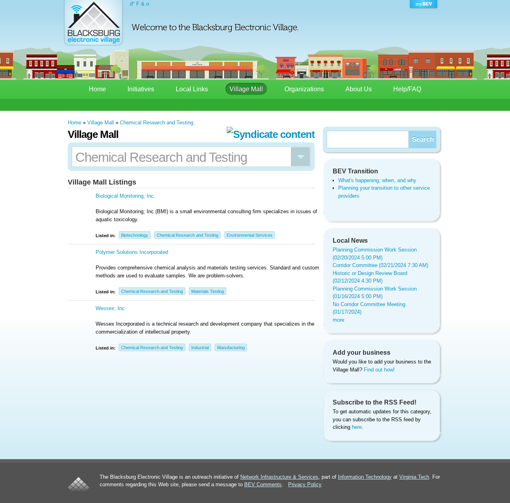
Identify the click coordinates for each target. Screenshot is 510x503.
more (338, 320)
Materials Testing (207, 291)
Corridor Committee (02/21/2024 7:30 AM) (380, 265)
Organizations (304, 89)
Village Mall (246, 89)
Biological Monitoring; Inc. (125, 196)
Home (97, 89)
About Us (358, 89)
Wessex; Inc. (111, 308)
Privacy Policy (305, 484)
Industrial (200, 347)
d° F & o (139, 4)
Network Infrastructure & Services (279, 477)
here (357, 427)
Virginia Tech (414, 477)
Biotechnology (134, 235)
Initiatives (141, 89)
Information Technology (365, 477)
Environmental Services (250, 235)
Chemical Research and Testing (156, 123)
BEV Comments (263, 484)
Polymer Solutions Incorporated (132, 252)
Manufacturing (231, 347)
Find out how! (379, 370)
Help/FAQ (407, 89)
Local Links (192, 89)
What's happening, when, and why (377, 180)
